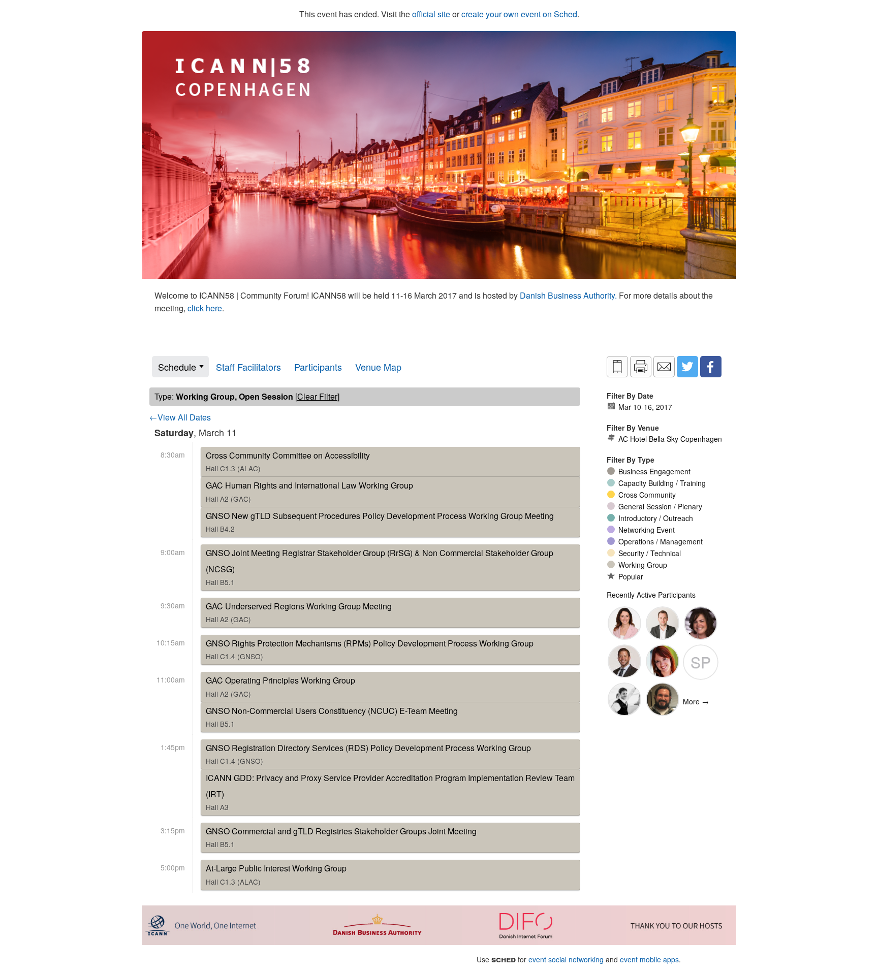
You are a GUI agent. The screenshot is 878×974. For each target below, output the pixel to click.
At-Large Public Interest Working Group (276, 874)
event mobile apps (649, 959)
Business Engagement (654, 471)
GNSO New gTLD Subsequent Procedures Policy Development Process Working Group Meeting (380, 522)
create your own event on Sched (519, 14)
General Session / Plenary (660, 506)
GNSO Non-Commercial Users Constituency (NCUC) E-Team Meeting (332, 717)
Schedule (177, 366)
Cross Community (647, 494)
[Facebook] (711, 366)
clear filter (317, 396)
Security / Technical (649, 553)
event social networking (566, 959)
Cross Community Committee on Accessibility (288, 461)
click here (204, 308)
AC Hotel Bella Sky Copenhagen (670, 438)
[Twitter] (687, 366)
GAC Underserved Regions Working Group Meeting (299, 612)
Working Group (642, 564)
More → (696, 701)
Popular (630, 576)
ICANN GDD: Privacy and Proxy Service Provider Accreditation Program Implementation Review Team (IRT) (390, 792)
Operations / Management (660, 541)
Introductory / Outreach (655, 518)
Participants (318, 366)
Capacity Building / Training (662, 483)
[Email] (664, 366)
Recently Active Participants (651, 595)
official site (431, 14)
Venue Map (378, 366)
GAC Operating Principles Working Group (280, 686)
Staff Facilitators (248, 366)
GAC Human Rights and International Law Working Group (309, 491)
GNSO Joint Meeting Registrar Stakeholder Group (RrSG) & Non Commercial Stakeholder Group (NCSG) (379, 567)
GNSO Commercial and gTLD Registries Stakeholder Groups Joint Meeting (341, 837)
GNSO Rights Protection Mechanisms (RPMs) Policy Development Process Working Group (370, 649)
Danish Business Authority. (569, 295)
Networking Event (646, 529)
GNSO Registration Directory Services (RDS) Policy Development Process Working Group (368, 754)
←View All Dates (180, 417)
